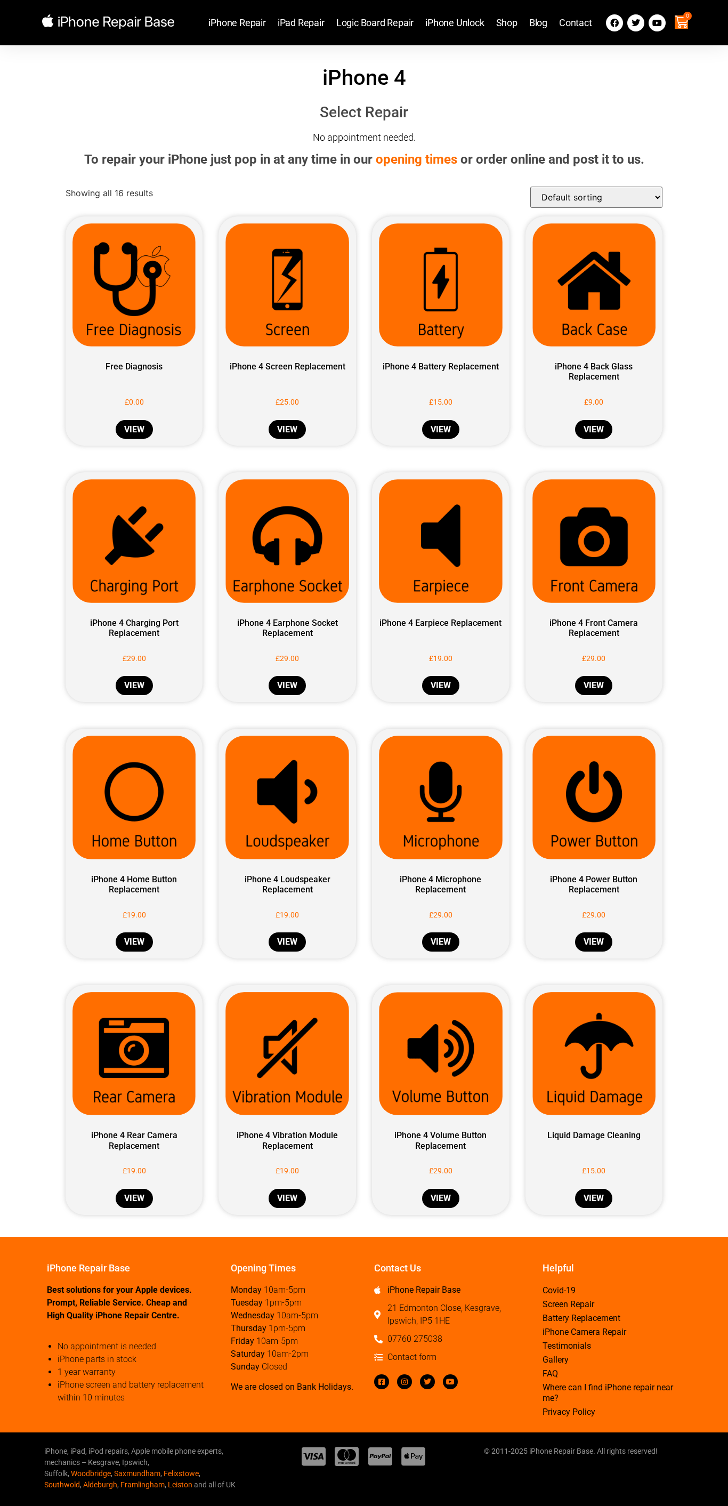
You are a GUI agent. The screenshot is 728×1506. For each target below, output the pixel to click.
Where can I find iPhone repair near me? (608, 1392)
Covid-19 (559, 1290)
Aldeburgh (100, 1484)
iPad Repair (301, 22)
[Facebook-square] (381, 1381)
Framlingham (142, 1484)
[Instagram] (404, 1381)
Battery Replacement (581, 1318)
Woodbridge (91, 1473)
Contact (575, 22)
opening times (416, 159)
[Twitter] (635, 22)
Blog (538, 22)
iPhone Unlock (454, 22)
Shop (506, 22)
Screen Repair (568, 1304)
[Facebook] (614, 22)
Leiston (180, 1484)
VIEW (134, 429)
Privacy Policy (569, 1412)
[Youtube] (657, 22)
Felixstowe (181, 1473)
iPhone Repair (236, 22)
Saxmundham (137, 1473)
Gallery (556, 1360)
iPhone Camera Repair (584, 1332)
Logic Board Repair (375, 22)
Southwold (62, 1484)
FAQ (550, 1373)
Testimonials (567, 1346)
